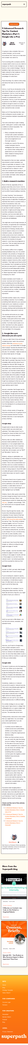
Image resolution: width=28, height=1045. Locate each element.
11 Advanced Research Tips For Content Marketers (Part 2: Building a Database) (15, 816)
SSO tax (4, 502)
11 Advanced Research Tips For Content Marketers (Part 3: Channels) (14, 823)
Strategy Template (7, 990)
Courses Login (6, 1002)
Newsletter (5, 1014)
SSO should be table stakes (14, 519)
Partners (4, 1005)
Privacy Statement (7, 1031)
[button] (24, 4)
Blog (3, 987)
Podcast (4, 1019)
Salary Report (6, 993)
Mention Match (6, 1017)
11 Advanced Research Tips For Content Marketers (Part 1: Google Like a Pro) (14, 810)
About (4, 985)
